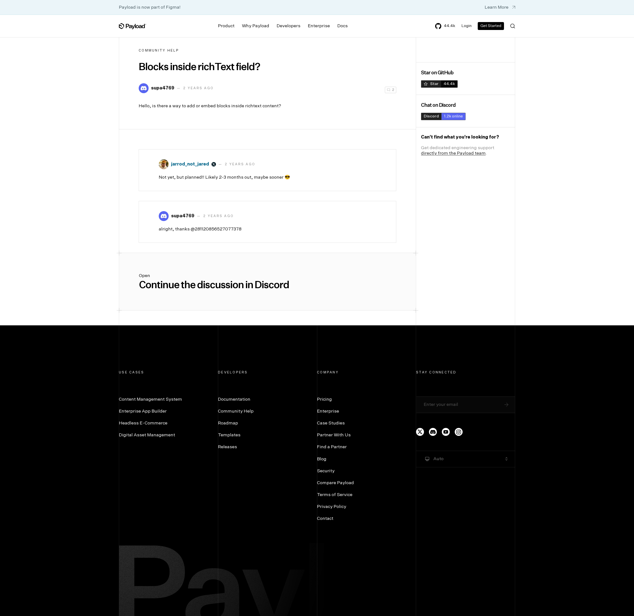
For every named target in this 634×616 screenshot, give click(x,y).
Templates (229, 435)
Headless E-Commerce (143, 423)
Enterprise (319, 26)
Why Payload (255, 26)
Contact (325, 518)
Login (466, 26)
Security (326, 471)
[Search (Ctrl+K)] (512, 26)
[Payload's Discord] (433, 432)
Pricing (324, 399)
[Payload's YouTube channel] (446, 432)
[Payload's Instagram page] (459, 432)
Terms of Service (334, 495)
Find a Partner (332, 447)
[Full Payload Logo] (132, 26)
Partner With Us (334, 435)
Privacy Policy (331, 506)
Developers (288, 26)
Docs (342, 26)
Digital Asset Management (147, 435)
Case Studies (331, 423)
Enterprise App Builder (143, 411)
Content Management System (150, 399)
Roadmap (228, 423)
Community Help (159, 50)
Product (226, 26)
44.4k (449, 26)
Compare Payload (335, 483)
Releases (227, 447)
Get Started (490, 26)
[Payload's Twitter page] (420, 432)
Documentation (234, 399)
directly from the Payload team (453, 153)
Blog (321, 459)
